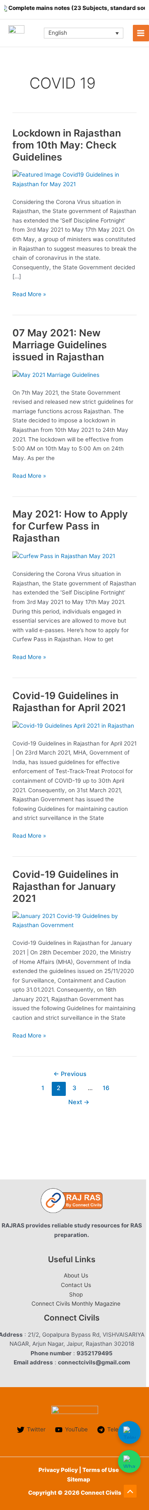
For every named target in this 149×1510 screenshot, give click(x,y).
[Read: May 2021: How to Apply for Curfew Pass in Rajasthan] (63, 555)
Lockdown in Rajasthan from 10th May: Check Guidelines (66, 145)
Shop (76, 1294)
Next (78, 1102)
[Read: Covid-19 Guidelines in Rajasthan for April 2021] (73, 725)
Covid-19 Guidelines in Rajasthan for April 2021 (69, 702)
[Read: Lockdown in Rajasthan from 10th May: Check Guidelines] (74, 178)
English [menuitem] (57, 32)
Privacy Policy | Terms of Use (78, 1470)
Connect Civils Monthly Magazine (75, 1303)
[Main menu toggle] (141, 33)
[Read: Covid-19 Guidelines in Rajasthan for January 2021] (74, 920)
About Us (76, 1275)
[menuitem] (83, 33)
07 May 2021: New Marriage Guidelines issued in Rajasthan (59, 345)
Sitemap (78, 1479)
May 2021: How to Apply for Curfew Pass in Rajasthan (70, 526)
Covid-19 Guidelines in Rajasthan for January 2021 (65, 886)
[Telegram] (129, 1432)
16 (106, 1088)
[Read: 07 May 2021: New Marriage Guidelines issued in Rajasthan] (55, 374)
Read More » (29, 294)
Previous (70, 1074)
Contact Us (76, 1285)
